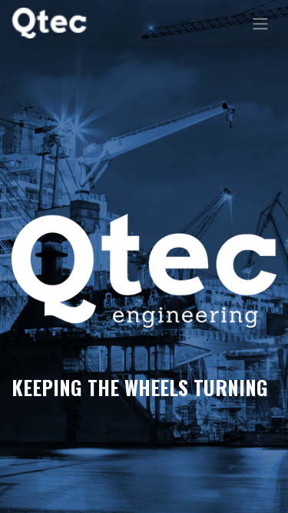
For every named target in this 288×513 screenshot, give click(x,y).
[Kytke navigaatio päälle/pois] (260, 23)
